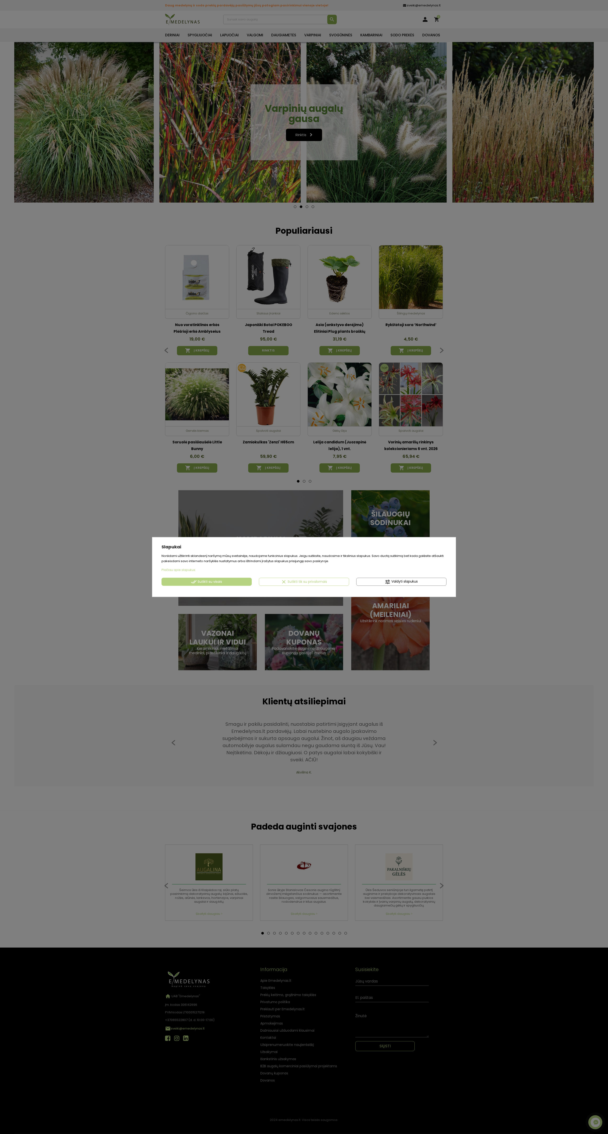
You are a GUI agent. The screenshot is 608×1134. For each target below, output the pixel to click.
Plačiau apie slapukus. (179, 570)
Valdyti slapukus (401, 582)
